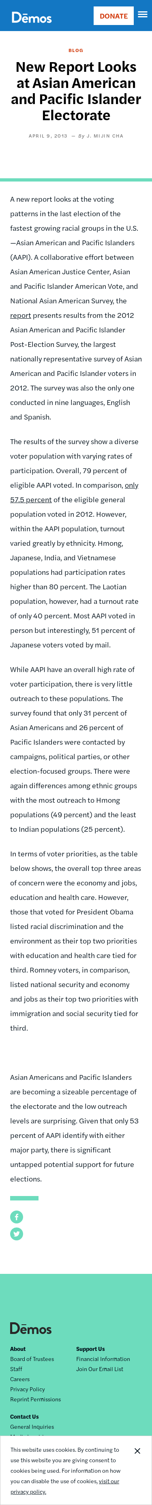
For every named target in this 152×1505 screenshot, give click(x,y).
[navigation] (143, 14)
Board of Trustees (32, 1359)
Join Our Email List (99, 1369)
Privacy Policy (27, 1389)
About (18, 1348)
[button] (16, 1217)
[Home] (32, 26)
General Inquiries (32, 1426)
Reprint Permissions (35, 1399)
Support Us (90, 1348)
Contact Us (24, 1416)
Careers (20, 1379)
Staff (16, 1369)
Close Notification (137, 1470)
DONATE (114, 15)
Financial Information (103, 1359)
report (20, 315)
